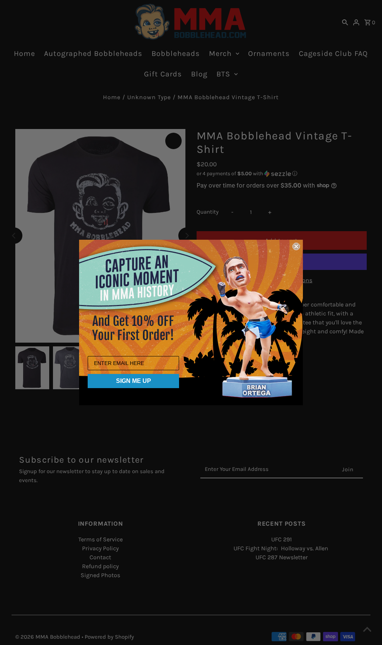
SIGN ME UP (133, 381)
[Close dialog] (296, 246)
